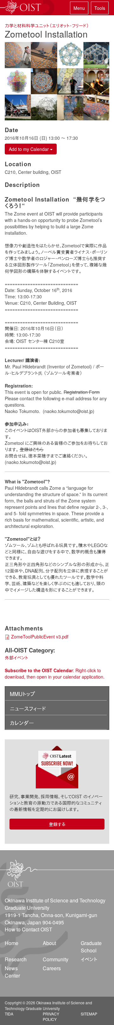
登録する (57, 824)
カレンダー (22, 723)
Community (55, 959)
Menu (79, 8)
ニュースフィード (28, 708)
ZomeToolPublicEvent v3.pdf (39, 636)
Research (16, 959)
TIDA (9, 1013)
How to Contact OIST (28, 929)
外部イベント (16, 657)
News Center (12, 971)
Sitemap (89, 1013)
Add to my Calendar (29, 149)
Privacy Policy (51, 1016)
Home (11, 943)
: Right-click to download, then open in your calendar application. (54, 673)
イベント (89, 959)
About (49, 943)
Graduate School (91, 946)
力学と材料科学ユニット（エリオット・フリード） (47, 25)
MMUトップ (22, 694)
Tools (99, 8)
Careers (52, 968)
